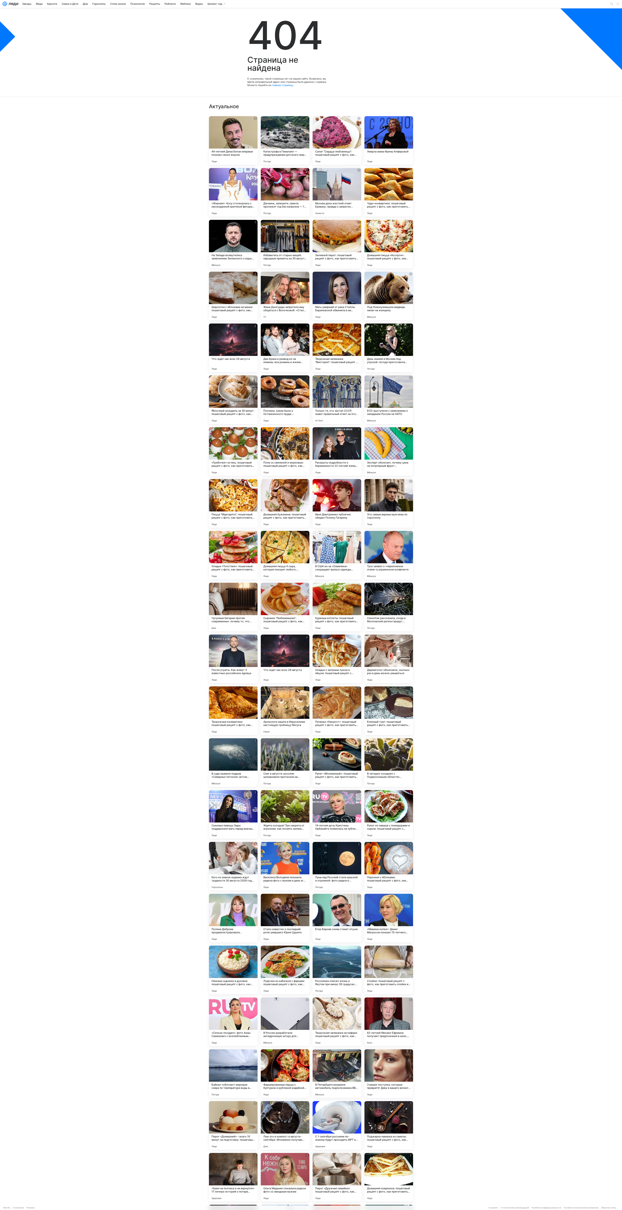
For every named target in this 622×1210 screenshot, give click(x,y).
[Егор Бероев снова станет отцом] (337, 918)
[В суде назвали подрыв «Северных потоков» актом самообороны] (233, 762)
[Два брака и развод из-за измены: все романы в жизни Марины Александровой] (285, 348)
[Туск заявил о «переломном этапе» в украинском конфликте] (388, 555)
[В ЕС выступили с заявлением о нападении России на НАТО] (388, 399)
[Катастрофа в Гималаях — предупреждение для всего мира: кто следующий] (285, 140)
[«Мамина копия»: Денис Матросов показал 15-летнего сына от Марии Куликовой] (388, 918)
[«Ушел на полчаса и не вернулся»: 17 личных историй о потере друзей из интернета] (233, 1177)
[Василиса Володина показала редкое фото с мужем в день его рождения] (285, 866)
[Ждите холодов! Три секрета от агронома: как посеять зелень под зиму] (285, 814)
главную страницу (282, 85)
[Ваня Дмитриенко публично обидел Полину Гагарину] (337, 503)
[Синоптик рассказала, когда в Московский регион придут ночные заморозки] (388, 607)
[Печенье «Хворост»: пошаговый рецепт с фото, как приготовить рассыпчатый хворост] (337, 710)
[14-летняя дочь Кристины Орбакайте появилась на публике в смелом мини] (337, 814)
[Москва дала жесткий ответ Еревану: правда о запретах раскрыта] (337, 192)
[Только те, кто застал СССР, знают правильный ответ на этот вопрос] (337, 399)
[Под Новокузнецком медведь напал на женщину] (388, 296)
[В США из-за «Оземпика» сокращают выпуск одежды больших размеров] (337, 555)
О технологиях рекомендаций (515, 1207)
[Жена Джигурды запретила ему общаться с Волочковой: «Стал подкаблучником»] (285, 296)
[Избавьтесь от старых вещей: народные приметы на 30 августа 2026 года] (285, 244)
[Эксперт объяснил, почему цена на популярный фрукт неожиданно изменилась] (388, 451)
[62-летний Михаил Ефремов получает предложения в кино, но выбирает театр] (388, 1021)
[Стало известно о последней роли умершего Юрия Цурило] (285, 918)
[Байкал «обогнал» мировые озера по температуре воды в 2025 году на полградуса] (233, 1073)
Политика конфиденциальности (546, 1207)
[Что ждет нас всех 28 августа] (285, 659)
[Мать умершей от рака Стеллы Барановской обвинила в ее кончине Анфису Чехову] (337, 296)
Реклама (30, 1207)
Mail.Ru (6, 1207)
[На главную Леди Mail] (12, 4)
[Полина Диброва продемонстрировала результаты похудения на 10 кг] (233, 918)
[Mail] (5, 4)
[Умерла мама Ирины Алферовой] (388, 140)
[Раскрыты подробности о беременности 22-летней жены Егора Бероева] (337, 451)
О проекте (493, 1207)
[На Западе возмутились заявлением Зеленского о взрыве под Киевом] (233, 244)
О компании (18, 1207)
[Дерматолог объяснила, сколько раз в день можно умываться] (388, 659)
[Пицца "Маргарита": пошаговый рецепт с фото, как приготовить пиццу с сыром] (233, 503)
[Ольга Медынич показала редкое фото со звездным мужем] (285, 1177)
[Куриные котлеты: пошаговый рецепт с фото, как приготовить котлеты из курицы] (337, 607)
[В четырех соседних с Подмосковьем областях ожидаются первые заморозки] (388, 762)
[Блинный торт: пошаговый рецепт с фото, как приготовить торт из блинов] (388, 710)
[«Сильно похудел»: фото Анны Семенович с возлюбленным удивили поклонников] (233, 1021)
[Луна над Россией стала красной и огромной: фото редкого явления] (337, 866)
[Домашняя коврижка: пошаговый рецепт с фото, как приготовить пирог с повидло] (388, 1177)
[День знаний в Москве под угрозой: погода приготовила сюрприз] (388, 348)
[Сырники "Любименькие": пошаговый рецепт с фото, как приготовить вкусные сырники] (285, 607)
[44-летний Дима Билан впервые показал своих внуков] (233, 140)
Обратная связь (608, 1207)
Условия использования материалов (581, 1207)
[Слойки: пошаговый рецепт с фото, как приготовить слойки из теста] (388, 970)
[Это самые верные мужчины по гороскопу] (388, 503)
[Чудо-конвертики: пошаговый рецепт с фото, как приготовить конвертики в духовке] (388, 192)
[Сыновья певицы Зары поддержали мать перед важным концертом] (233, 814)
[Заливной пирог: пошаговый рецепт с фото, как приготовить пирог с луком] (337, 244)
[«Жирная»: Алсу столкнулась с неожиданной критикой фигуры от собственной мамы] (233, 192)
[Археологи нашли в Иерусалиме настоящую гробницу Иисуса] (285, 710)
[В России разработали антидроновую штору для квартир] (285, 1021)
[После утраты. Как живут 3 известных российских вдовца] (233, 659)
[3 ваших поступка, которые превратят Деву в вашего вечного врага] (388, 1073)
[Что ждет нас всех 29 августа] (233, 348)
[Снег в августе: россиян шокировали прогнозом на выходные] (285, 762)
